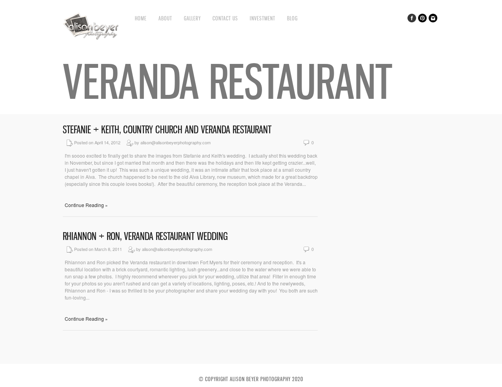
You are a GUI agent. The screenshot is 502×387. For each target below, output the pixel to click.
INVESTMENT (262, 18)
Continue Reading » (86, 205)
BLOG (292, 18)
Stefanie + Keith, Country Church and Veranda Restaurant (167, 130)
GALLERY (192, 18)
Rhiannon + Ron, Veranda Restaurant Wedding (145, 236)
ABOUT (165, 18)
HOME (141, 18)
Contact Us (225, 18)
